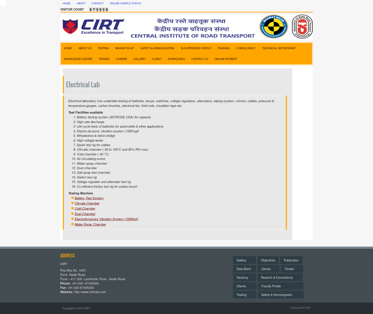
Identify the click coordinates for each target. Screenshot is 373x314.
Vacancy (244, 277)
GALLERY (140, 59)
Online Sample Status (125, 3)
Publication (291, 260)
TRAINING (224, 48)
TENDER (104, 59)
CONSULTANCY (246, 48)
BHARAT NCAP (124, 48)
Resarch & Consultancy (280, 277)
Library (268, 269)
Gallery (244, 260)
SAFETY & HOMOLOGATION (157, 48)
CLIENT (156, 59)
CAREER (121, 59)
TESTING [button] (103, 48)
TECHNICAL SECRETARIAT (279, 48)
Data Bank (245, 269)
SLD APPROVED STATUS (196, 48)
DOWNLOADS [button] (176, 59)
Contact (98, 3)
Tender (291, 269)
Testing (245, 294)
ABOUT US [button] (85, 48)
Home (67, 3)
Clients (245, 286)
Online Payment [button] (226, 59)
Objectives (268, 260)
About (81, 3)
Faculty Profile (280, 286)
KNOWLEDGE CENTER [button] (78, 59)
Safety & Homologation (280, 294)
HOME (68, 48)
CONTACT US (199, 59)
